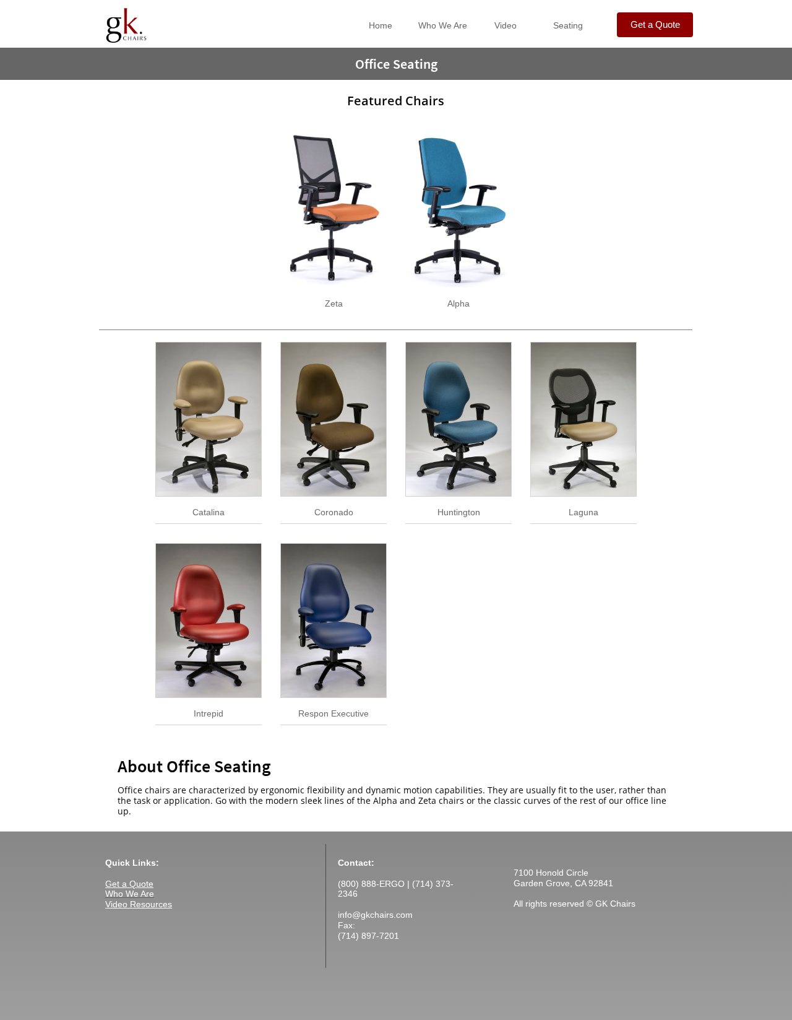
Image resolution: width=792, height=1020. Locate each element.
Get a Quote (129, 884)
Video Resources (138, 904)
